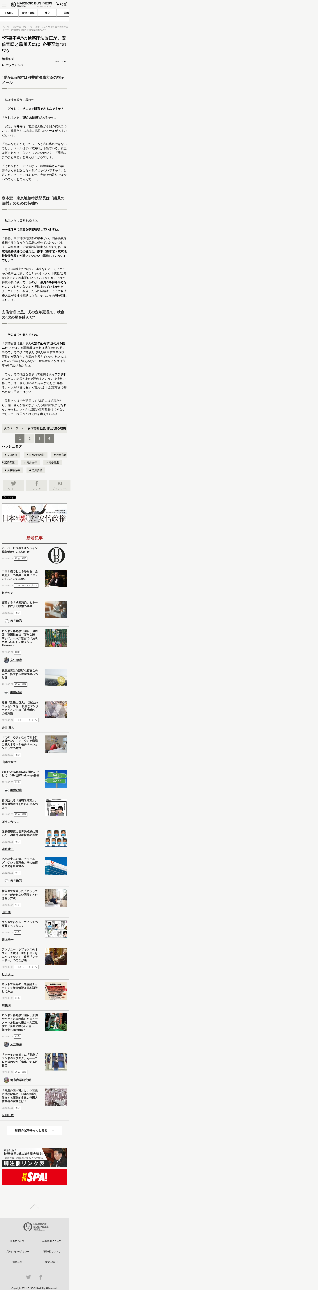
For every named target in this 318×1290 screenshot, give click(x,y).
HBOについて (17, 1241)
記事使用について (51, 1241)
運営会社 (17, 1262)
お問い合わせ (52, 1262)
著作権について (51, 1251)
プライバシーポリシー (17, 1251)
